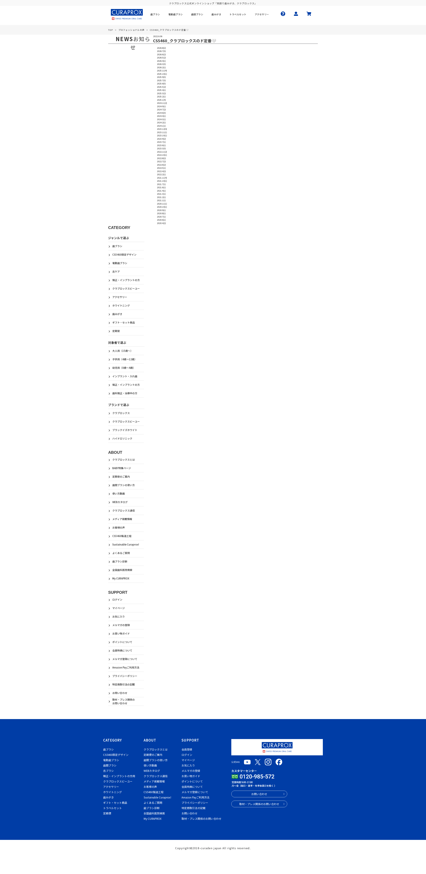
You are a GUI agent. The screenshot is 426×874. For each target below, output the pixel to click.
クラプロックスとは (123, 459)
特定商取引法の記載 (123, 684)
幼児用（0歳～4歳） (123, 367)
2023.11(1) (162, 132)
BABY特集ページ (121, 468)
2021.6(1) (161, 187)
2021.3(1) (161, 193)
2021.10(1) (162, 180)
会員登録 (187, 749)
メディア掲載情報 (122, 519)
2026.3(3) (161, 64)
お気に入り (118, 616)
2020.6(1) (161, 219)
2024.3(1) (161, 119)
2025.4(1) (161, 90)
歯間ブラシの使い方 (123, 485)
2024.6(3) (161, 112)
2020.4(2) (161, 223)
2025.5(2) (161, 86)
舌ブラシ (108, 771)
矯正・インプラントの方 (126, 280)
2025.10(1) (162, 73)
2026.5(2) (161, 57)
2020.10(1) (162, 206)
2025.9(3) (161, 77)
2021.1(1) (161, 200)
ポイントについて (122, 642)
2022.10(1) (162, 154)
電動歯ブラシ (119, 263)
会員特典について (122, 650)
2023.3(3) (161, 148)
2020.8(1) (161, 213)
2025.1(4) (161, 99)
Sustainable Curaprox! (125, 544)
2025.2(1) (161, 96)
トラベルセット (112, 808)
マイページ (118, 608)
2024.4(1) (161, 115)
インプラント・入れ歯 (124, 376)
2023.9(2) (161, 138)
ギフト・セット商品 (123, 322)
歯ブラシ (117, 246)
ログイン (117, 599)
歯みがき (117, 314)
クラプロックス (121, 413)
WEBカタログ (120, 502)
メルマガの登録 (121, 625)
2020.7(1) (161, 216)
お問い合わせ (119, 693)
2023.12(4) (162, 128)
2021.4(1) (161, 190)
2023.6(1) (161, 145)
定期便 (116, 331)
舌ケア (116, 271)
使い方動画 (118, 493)
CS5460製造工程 (121, 536)
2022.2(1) (161, 174)
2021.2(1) (161, 197)
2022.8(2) (161, 158)
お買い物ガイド (121, 633)
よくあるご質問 (121, 553)
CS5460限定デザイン (124, 254)
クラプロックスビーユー (126, 288)
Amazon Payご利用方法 (125, 667)
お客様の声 (118, 527)
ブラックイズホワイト (124, 430)
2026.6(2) (161, 54)
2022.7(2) (161, 161)
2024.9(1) (161, 106)
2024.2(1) (161, 122)
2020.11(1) (162, 203)
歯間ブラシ (109, 765)
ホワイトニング (121, 305)
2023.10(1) (162, 135)
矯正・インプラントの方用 (119, 776)
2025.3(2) (161, 93)
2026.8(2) (161, 47)
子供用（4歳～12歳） (124, 359)
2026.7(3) (161, 51)
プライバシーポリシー (124, 676)
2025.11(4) (162, 70)
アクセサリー (119, 297)
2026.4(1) (161, 60)
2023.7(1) (161, 141)
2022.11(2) (162, 151)
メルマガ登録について (124, 659)
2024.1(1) (161, 125)
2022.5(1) (161, 167)
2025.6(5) (161, 83)
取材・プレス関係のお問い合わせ (123, 701)
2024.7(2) (161, 109)
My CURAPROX (120, 578)
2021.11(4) (162, 177)
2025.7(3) (161, 80)
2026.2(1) (161, 67)
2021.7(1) (161, 184)
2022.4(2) (161, 171)
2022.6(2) (161, 164)
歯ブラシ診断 (119, 561)
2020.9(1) (161, 210)
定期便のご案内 (121, 476)
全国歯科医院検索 (122, 570)
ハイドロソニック (122, 438)
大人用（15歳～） (122, 350)
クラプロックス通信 (123, 510)
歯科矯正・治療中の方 (124, 393)
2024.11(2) (162, 103)
